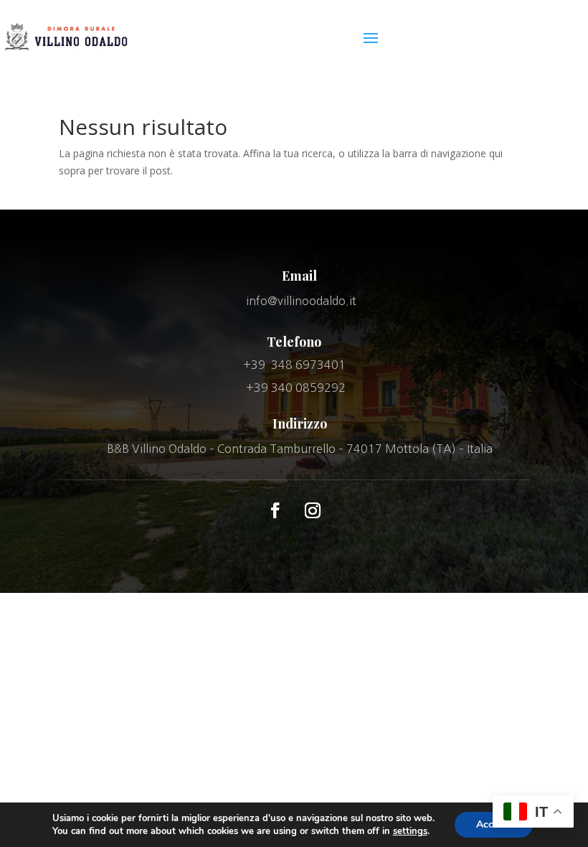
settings (410, 831)
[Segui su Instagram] (312, 510)
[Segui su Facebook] (275, 510)
